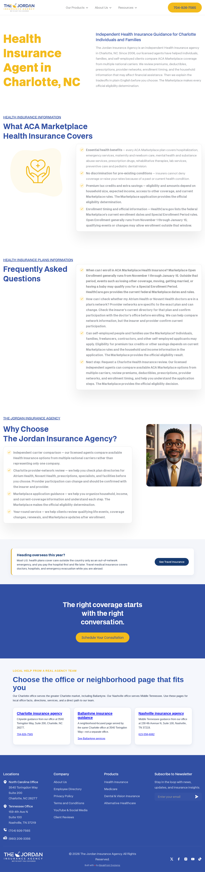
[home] (19, 7)
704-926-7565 (25, 734)
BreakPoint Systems (109, 865)
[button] (77, 7)
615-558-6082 (147, 734)
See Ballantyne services (91, 738)
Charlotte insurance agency (39, 713)
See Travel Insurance (171, 562)
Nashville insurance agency (161, 713)
